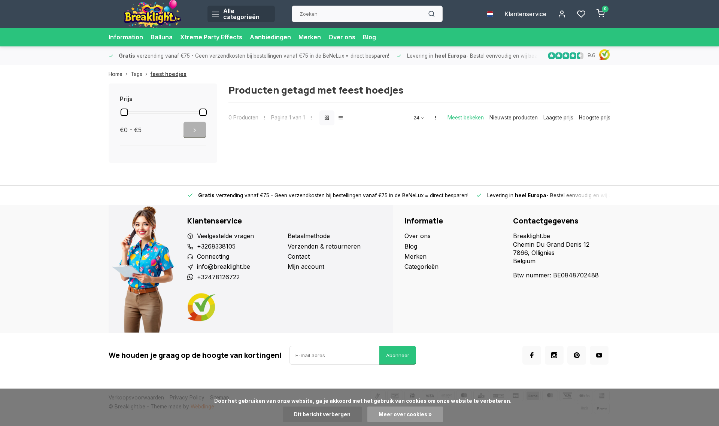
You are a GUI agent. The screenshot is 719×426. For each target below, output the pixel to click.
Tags (136, 74)
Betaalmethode (309, 236)
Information (126, 37)
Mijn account (306, 266)
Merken (309, 37)
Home (115, 74)
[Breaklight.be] (152, 14)
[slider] (124, 112)
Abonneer (397, 355)
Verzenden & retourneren (324, 246)
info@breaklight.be (223, 266)
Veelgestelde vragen (225, 236)
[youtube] (599, 355)
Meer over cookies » (405, 414)
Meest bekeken (466, 118)
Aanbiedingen (270, 37)
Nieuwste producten (513, 118)
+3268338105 (216, 246)
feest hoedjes (168, 74)
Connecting (213, 256)
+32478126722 (218, 277)
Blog (369, 37)
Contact (299, 256)
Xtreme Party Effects (211, 37)
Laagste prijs (558, 118)
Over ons (341, 37)
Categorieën (421, 266)
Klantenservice (525, 14)
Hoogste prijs (594, 118)
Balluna (162, 37)
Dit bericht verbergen (322, 414)
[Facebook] (531, 355)
